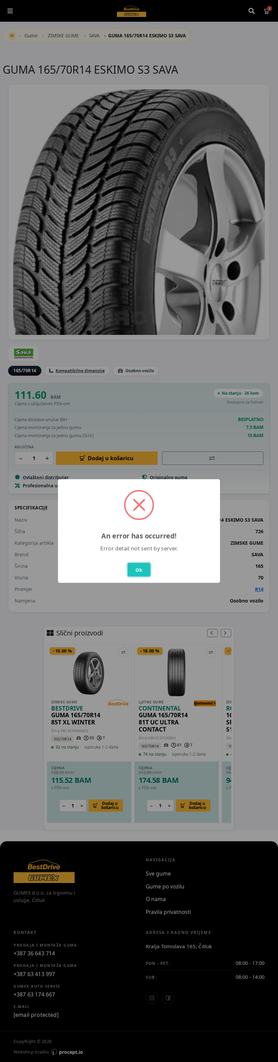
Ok (139, 569)
